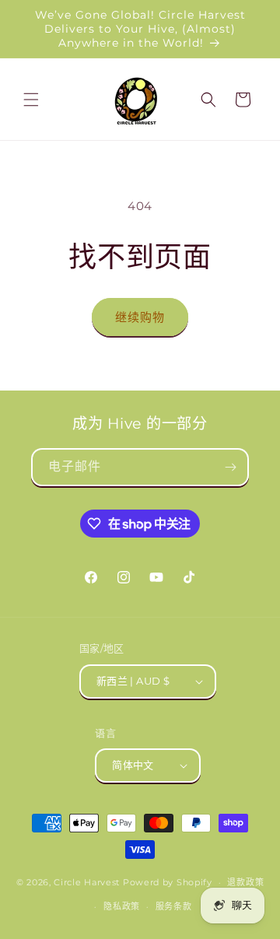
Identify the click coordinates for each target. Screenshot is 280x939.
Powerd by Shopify (167, 882)
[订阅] (230, 467)
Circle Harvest (87, 882)
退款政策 (245, 882)
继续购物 (140, 317)
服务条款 (174, 906)
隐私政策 (121, 906)
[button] (31, 99)
